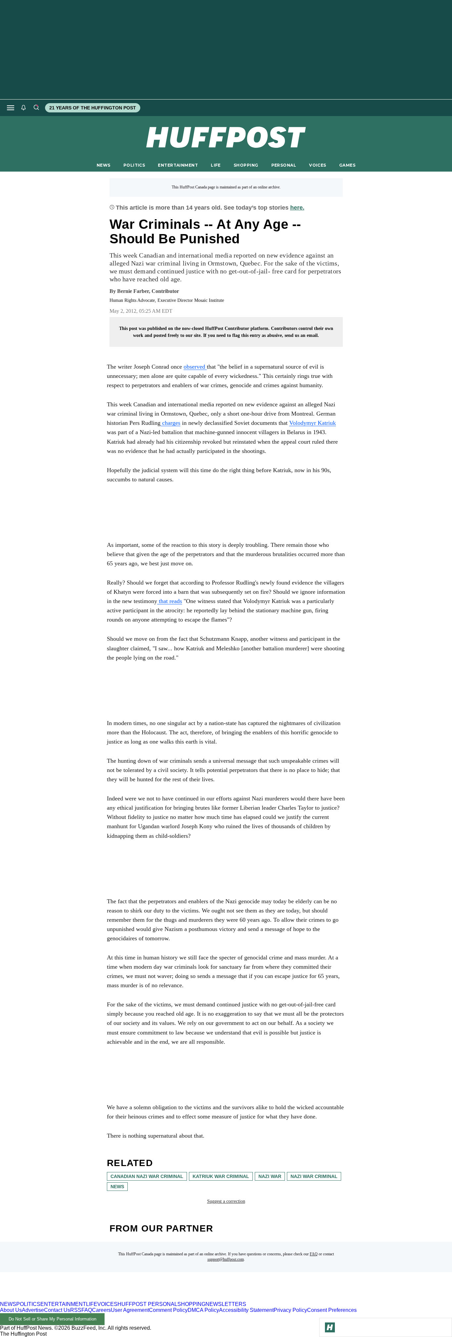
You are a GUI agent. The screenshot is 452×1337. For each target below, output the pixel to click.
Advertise (33, 1310)
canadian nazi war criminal (147, 1176)
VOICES (317, 165)
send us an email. (302, 335)
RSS (75, 1310)
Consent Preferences (332, 1310)
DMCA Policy (203, 1310)
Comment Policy (168, 1310)
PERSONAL (283, 165)
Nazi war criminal (314, 1176)
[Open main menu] (11, 108)
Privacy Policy (290, 1310)
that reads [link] (169, 601)
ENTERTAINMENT (178, 165)
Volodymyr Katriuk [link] (312, 423)
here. (297, 207)
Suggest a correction (226, 1201)
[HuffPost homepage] (85, 1298)
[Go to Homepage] (330, 1327)
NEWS (104, 165)
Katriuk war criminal (221, 1176)
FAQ (314, 1254)
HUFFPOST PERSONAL (147, 1304)
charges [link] (170, 423)
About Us (11, 1310)
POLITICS (134, 165)
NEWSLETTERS (225, 1304)
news (117, 1186)
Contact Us (57, 1310)
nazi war (269, 1176)
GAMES (347, 165)
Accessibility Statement (246, 1310)
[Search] (36, 107)
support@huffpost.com (225, 1259)
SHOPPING (246, 165)
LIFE (216, 165)
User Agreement (130, 1310)
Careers (101, 1310)
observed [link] (195, 366)
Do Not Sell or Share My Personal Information (52, 1319)
